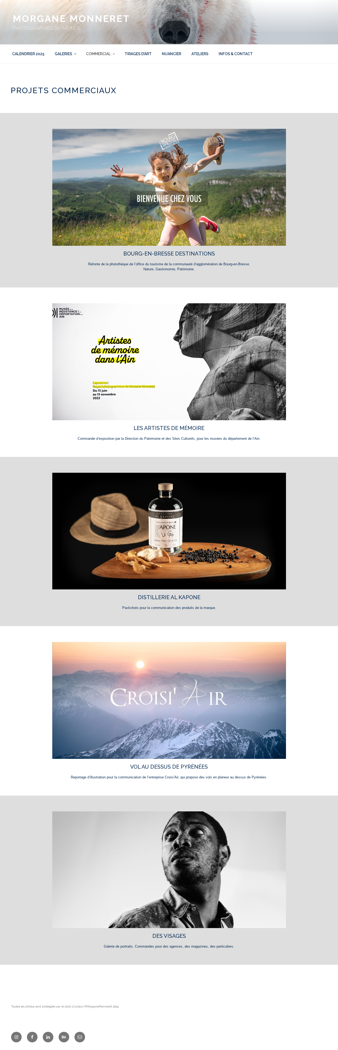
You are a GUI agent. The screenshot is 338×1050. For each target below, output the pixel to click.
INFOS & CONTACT (236, 54)
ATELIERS (199, 54)
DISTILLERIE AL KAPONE (169, 597)
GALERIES (63, 54)
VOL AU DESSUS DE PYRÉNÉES (169, 767)
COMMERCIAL (98, 54)
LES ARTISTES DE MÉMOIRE (169, 428)
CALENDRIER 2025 (28, 54)
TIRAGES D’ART (138, 54)
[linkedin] (48, 1037)
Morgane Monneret (71, 18)
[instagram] (16, 1037)
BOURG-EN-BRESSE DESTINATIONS (169, 253)
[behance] (64, 1037)
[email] (79, 1037)
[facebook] (32, 1037)
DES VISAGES (169, 936)
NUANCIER (171, 54)
